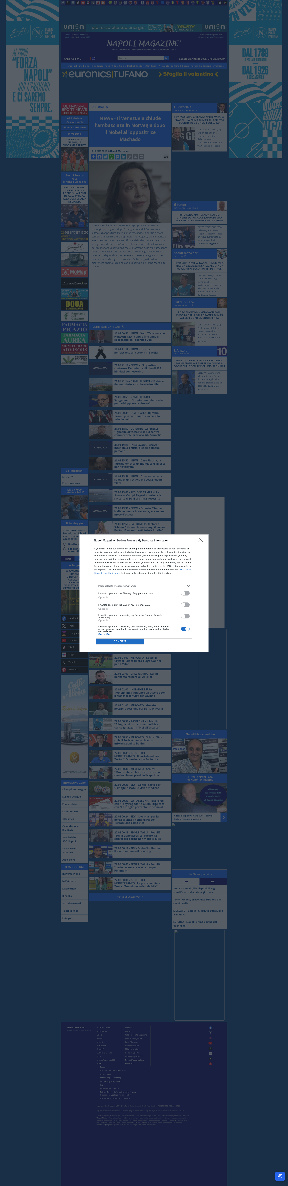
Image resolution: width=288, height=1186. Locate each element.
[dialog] (144, 593)
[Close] (201, 541)
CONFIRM (120, 641)
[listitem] (144, 586)
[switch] (185, 593)
